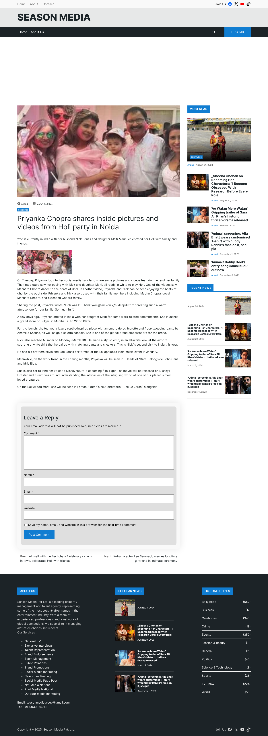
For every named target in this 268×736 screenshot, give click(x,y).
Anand (24, 204)
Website (29, 508)
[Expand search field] (213, 32)
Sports (206, 675)
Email (29, 491)
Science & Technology (217, 667)
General (207, 651)
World (206, 692)
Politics (207, 659)
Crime (206, 626)
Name (29, 475)
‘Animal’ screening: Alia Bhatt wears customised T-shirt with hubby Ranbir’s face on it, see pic (230, 241)
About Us (37, 32)
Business (208, 610)
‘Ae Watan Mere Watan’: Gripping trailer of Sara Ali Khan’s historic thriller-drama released (229, 214)
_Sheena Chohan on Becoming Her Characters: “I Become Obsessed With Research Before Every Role (229, 185)
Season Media (54, 17)
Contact (48, 4)
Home (21, 4)
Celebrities (23, 210)
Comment (32, 433)
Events (206, 634)
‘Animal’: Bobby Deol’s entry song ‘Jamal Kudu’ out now (229, 266)
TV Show (208, 684)
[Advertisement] (134, 67)
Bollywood (196, 157)
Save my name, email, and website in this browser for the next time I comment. (82, 525)
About (34, 4)
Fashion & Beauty (214, 643)
